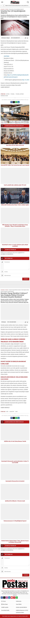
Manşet (8, 37)
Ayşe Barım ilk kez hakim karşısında (15, 145)
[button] (2, 122)
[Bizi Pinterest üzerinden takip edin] (14, 597)
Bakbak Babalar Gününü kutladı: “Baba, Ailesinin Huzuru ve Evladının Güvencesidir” (15, 541)
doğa (7, 411)
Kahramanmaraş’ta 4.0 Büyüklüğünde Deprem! (15, 521)
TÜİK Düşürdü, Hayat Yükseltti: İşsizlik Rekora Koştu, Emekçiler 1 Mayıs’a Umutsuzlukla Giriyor (15, 225)
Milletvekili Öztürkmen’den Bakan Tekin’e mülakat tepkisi (15, 205)
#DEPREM (6, 56)
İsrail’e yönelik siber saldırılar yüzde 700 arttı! (15, 185)
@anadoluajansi (13, 77)
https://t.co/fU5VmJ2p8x (13, 75)
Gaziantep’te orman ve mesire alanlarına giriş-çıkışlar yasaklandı (15, 245)
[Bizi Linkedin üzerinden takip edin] (9, 597)
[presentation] (1, 5)
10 (27, 122)
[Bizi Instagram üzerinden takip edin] (7, 597)
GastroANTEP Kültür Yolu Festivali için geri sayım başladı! (15, 165)
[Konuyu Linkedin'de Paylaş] (18, 102)
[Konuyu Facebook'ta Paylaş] (11, 102)
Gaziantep (11, 411)
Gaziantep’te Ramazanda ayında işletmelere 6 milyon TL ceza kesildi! (15, 461)
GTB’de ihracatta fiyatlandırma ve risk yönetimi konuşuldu (13, 118)
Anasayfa (3, 9)
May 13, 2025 (25, 80)
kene (16, 411)
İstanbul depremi (20, 94)
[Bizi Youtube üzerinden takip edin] (12, 597)
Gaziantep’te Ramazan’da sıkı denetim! (15, 481)
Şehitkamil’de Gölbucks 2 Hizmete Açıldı (15, 501)
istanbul (13, 94)
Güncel (6, 9)
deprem (7, 94)
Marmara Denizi (4, 95)
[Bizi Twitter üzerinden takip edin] (4, 597)
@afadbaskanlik (24, 75)
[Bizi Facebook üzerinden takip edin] (2, 597)
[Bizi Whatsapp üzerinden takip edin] (17, 597)
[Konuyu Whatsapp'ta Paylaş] (16, 102)
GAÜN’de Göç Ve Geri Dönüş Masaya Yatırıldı (15, 441)
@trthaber (6, 77)
